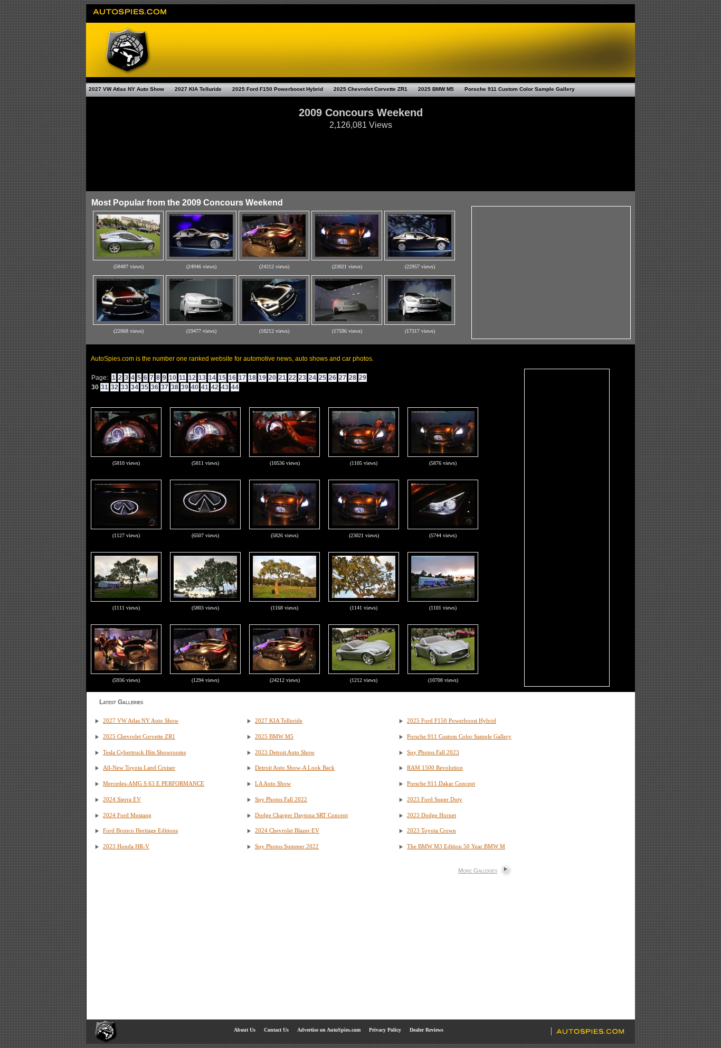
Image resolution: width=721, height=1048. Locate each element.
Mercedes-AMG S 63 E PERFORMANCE (153, 784)
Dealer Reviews (426, 1030)
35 (144, 387)
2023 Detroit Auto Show (285, 752)
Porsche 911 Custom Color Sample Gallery (519, 89)
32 (114, 387)
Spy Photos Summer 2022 (287, 846)
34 (134, 387)
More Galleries (477, 870)
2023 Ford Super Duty (434, 799)
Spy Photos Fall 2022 (281, 799)
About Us (244, 1030)
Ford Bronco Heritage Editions (140, 831)
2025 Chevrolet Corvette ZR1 (370, 89)
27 (342, 377)
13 (202, 377)
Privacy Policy (385, 1030)
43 (225, 387)
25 (322, 377)
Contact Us (276, 1030)
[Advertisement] (360, 155)
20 (272, 377)
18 (252, 377)
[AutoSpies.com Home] (130, 18)
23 (302, 377)
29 (362, 377)
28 (352, 377)
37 (164, 387)
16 (232, 377)
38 (174, 387)
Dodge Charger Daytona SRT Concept (301, 815)
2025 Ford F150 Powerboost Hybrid (277, 89)
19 (262, 377)
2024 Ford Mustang (127, 815)
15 (222, 377)
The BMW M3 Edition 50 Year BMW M (456, 846)
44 (235, 387)
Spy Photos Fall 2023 (433, 752)
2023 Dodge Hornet (431, 815)
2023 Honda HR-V (126, 846)
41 (204, 387)
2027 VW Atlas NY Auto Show (126, 89)
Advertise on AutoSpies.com (328, 1030)
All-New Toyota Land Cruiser (139, 768)
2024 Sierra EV (122, 799)
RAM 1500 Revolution (435, 768)
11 (182, 377)
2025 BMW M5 (436, 89)
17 (242, 377)
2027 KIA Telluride (198, 89)
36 (154, 387)
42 (215, 387)
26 (332, 377)
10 (172, 377)
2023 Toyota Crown (431, 831)
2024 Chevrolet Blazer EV (287, 831)
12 (192, 377)
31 (104, 387)
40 (194, 387)
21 (282, 377)
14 (212, 377)
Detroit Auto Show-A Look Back (295, 768)
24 (312, 377)
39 (184, 387)
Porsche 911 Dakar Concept (441, 784)
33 (124, 387)
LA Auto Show (273, 784)
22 (292, 377)
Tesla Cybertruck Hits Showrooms (144, 752)
